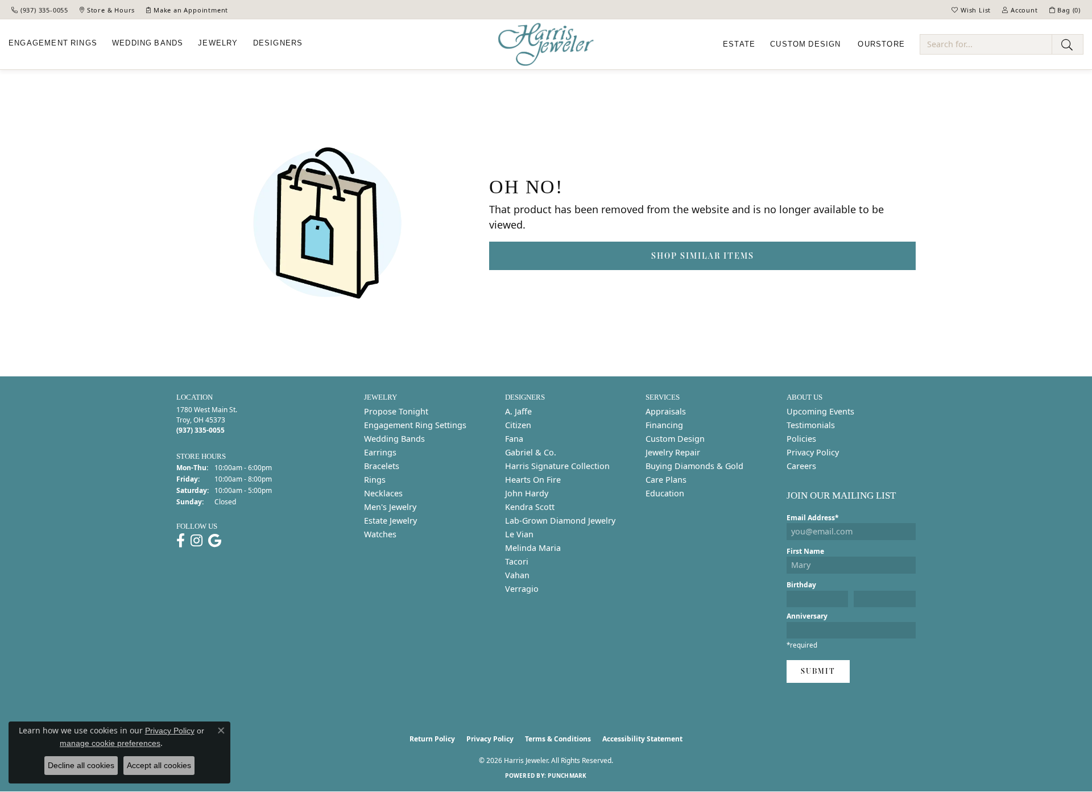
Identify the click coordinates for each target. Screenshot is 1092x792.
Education (665, 493)
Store (881, 44)
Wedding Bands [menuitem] (394, 438)
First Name (805, 551)
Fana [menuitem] (514, 438)
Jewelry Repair (673, 452)
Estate (739, 44)
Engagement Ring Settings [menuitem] (415, 425)
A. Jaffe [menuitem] (518, 411)
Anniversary (807, 616)
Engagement (53, 43)
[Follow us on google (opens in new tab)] (214, 541)
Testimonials (811, 425)
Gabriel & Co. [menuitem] (530, 452)
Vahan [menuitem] (517, 575)
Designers (278, 43)
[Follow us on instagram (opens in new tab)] (196, 541)
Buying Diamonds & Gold (694, 466)
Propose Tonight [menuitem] (396, 411)
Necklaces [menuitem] (383, 493)
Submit (818, 671)
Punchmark (567, 775)
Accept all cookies (159, 765)
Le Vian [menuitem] (519, 534)
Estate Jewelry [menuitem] (390, 520)
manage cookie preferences (110, 743)
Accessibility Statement (642, 739)
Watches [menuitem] (380, 534)
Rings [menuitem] (375, 479)
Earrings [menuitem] (380, 452)
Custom (805, 44)
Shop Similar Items (702, 255)
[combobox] (986, 44)
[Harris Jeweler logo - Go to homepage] (546, 44)
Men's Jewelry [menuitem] (390, 506)
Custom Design (675, 438)
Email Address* (813, 518)
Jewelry (218, 43)
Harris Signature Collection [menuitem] (557, 466)
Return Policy (432, 739)
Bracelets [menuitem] (381, 466)
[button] (971, 9)
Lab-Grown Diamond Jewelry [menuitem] (560, 520)
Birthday (801, 585)
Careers (801, 466)
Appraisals (666, 411)
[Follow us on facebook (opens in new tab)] (180, 541)
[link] (39, 9)
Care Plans (666, 479)
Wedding (147, 43)
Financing (664, 425)
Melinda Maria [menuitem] (533, 547)
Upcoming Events (820, 411)
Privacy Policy (813, 452)
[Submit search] (1067, 44)
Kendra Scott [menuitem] (530, 506)
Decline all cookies (81, 765)
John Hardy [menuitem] (526, 493)
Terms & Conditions (558, 739)
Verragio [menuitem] (522, 588)
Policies (801, 438)
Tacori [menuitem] (516, 561)
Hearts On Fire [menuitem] (533, 479)
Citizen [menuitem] (518, 425)
